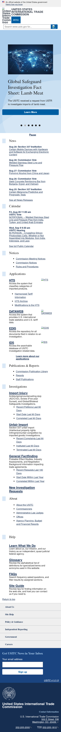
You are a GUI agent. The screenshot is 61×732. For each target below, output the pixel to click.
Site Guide (16, 585)
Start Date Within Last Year (29, 477)
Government (11, 636)
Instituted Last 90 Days (27, 445)
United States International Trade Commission (27, 11)
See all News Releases (21, 200)
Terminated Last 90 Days (28, 449)
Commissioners (24, 508)
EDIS (12, 328)
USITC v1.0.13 (51, 680)
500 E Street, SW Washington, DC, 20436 (45, 721)
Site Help (9, 614)
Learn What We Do (22, 545)
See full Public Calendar (21, 246)
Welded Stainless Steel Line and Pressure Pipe (25, 164)
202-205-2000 (23, 727)
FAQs (13, 574)
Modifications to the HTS (27, 305)
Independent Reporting (16, 629)
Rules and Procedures (27, 266)
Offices (19, 516)
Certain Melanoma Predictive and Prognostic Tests (26, 193)
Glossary (15, 560)
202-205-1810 (50, 727)
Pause (32, 134)
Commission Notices (26, 262)
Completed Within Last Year (30, 481)
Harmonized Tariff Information (24, 295)
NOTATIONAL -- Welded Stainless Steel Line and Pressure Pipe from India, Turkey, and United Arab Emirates (29, 220)
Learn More (30, 112)
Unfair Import (18, 424)
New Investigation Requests (22, 489)
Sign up (22, 671)
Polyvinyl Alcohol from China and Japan (29, 173)
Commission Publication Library (32, 371)
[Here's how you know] (30, 3)
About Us (9, 606)
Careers (9, 644)
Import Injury (18, 393)
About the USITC (24, 504)
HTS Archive (21, 301)
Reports (20, 375)
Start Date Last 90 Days (28, 414)
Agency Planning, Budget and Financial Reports (29, 522)
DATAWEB (16, 311)
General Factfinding (23, 456)
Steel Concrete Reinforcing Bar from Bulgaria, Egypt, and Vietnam (27, 183)
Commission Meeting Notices (30, 258)
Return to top (8, 599)
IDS (11, 342)
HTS (12, 280)
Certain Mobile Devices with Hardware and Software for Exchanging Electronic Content (29, 152)
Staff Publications (25, 379)
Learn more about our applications (27, 357)
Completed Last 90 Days (28, 418)
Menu (16, 19)
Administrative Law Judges (29, 512)
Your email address (12, 659)
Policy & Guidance (14, 621)
